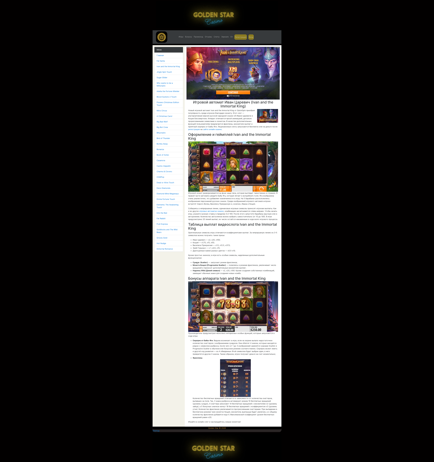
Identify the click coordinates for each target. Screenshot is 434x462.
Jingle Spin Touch (164, 72)
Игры (181, 37)
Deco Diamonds (163, 188)
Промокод (198, 37)
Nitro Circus (162, 110)
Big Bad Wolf (162, 122)
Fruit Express (162, 224)
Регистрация (240, 37)
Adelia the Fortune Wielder (168, 91)
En (232, 37)
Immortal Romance (165, 249)
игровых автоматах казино (211, 211)
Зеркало (225, 37)
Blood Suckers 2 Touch (166, 97)
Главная (160, 55)
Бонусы (188, 37)
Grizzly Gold (162, 238)
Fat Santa (161, 61)
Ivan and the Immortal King (168, 66)
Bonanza (160, 149)
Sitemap (156, 431)
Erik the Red (162, 213)
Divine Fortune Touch (166, 199)
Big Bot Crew (162, 127)
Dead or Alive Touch (165, 182)
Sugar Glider (162, 77)
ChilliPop (160, 177)
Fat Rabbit (161, 218)
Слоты (216, 37)
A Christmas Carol (164, 116)
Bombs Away (162, 144)
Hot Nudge (161, 243)
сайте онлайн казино (212, 129)
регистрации (194, 129)
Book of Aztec (163, 155)
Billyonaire (161, 133)
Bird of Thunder (163, 138)
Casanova (161, 160)
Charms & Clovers (164, 171)
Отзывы (208, 37)
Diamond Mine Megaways (168, 193)
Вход (251, 37)
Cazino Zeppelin (164, 166)
